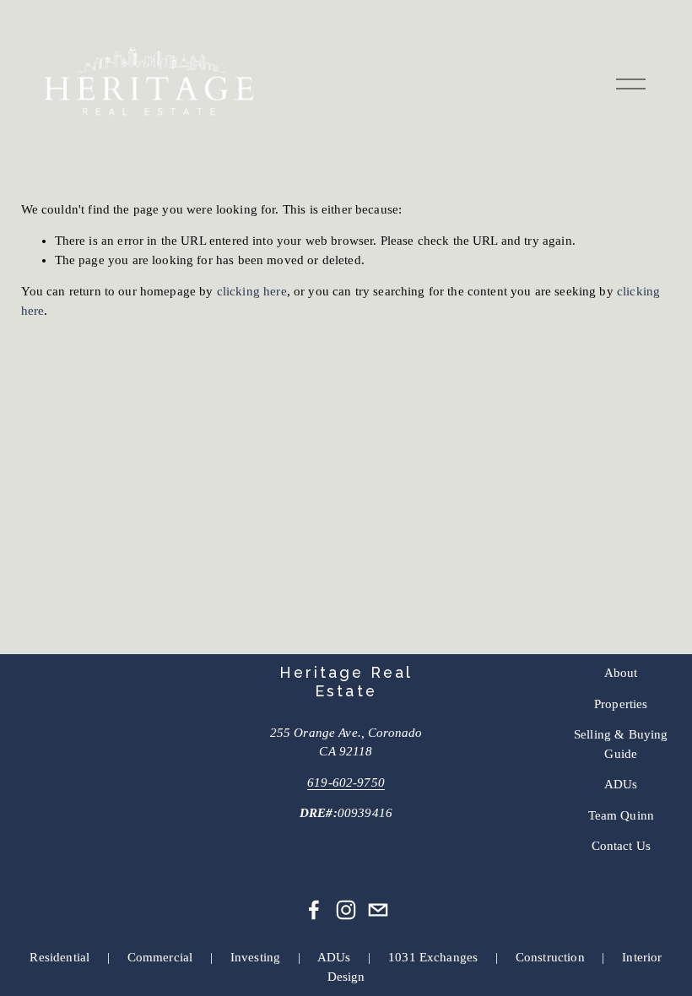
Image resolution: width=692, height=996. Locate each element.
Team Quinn (621, 815)
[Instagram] (346, 910)
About (621, 672)
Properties (621, 704)
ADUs (621, 784)
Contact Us (621, 846)
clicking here (252, 291)
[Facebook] (314, 910)
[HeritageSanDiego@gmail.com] (378, 910)
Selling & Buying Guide (621, 744)
